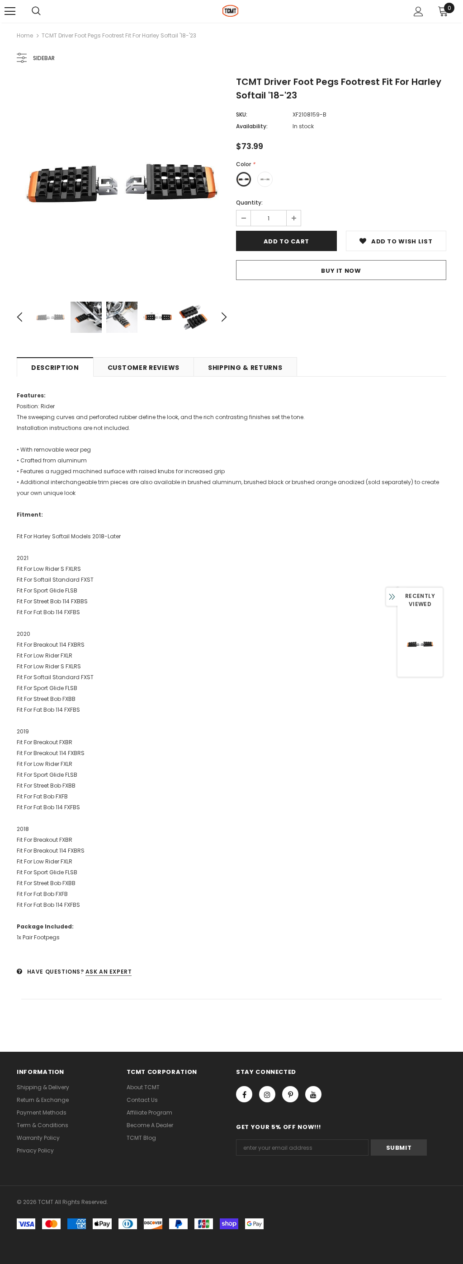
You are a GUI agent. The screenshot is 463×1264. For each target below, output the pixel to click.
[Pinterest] (290, 1094)
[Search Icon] (36, 11)
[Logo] (230, 11)
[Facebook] (244, 1094)
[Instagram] (267, 1094)
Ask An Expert (108, 971)
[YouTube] (313, 1094)
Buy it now (341, 270)
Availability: (252, 126)
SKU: (241, 114)
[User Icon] (418, 11)
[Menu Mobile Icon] (10, 11)
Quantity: (249, 202)
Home (25, 35)
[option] (122, 183)
